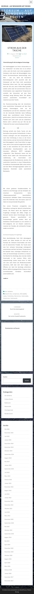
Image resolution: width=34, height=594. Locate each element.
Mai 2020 (7, 526)
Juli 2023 (7, 472)
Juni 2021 (7, 512)
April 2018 (7, 562)
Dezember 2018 (9, 548)
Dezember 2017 (9, 577)
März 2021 (7, 515)
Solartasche (14, 298)
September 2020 (9, 523)
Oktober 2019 (8, 530)
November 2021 (9, 505)
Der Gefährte (9, 291)
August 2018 (8, 559)
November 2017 (9, 581)
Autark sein (8, 294)
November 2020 (9, 519)
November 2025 (9, 433)
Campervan (16, 294)
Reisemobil (8, 406)
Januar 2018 (8, 573)
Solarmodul (25, 296)
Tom (22, 54)
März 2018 (7, 566)
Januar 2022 (8, 497)
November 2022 (9, 487)
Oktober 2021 (8, 508)
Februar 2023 (8, 479)
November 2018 (9, 552)
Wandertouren (9, 413)
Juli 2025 (7, 436)
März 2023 (7, 476)
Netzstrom (17, 296)
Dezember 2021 (9, 501)
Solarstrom (6, 298)
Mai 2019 (7, 541)
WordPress (23, 590)
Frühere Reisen (9, 399)
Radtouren (8, 403)
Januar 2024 (8, 465)
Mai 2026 (7, 429)
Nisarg (17, 592)
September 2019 (9, 534)
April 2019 (7, 544)
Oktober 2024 (8, 451)
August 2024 (8, 458)
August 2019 (8, 537)
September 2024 (9, 454)
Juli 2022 (7, 494)
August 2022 (8, 490)
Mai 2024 (7, 461)
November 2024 (9, 447)
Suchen (5, 377)
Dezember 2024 (9, 443)
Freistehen (10, 296)
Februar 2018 (8, 570)
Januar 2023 (8, 483)
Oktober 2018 (8, 555)
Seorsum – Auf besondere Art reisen (15, 6)
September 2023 (9, 469)
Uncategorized (9, 410)
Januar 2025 (8, 440)
